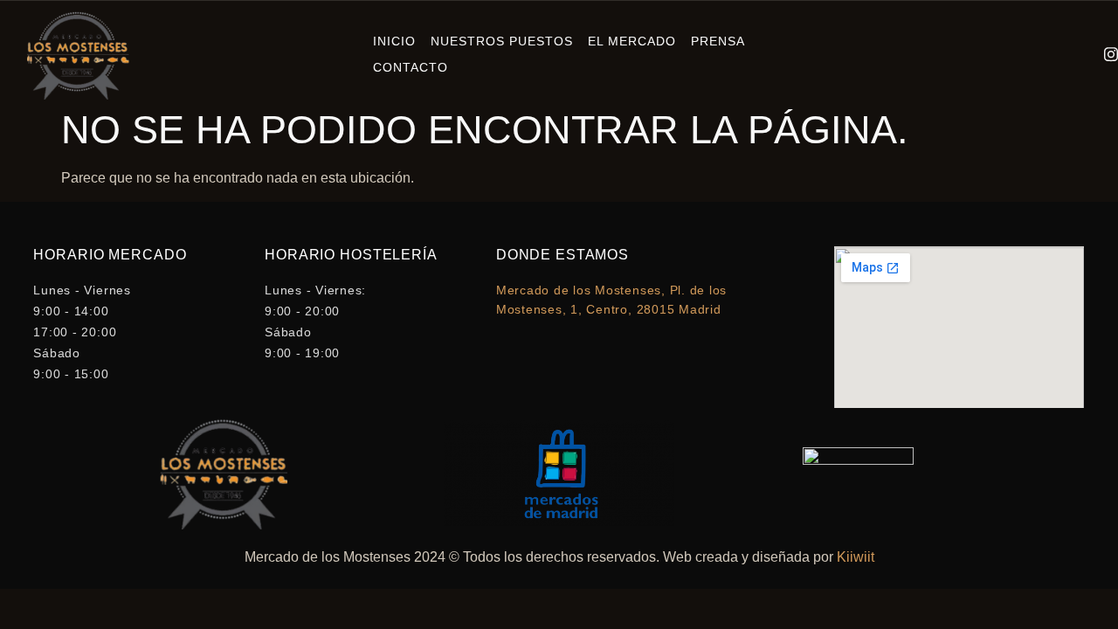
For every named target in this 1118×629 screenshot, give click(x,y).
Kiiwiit (855, 557)
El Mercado (632, 41)
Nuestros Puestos (502, 41)
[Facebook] (1062, 55)
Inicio (394, 41)
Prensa (718, 41)
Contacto (410, 67)
